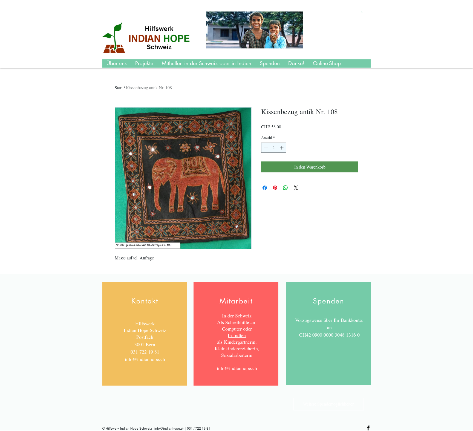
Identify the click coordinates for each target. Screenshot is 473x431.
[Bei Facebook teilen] (264, 187)
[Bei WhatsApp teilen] (285, 187)
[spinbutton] (274, 147)
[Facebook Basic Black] (368, 428)
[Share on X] (296, 187)
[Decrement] (265, 147)
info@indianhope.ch (145, 359)
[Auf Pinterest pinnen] (275, 187)
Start (119, 87)
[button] (361, 12)
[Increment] (282, 147)
